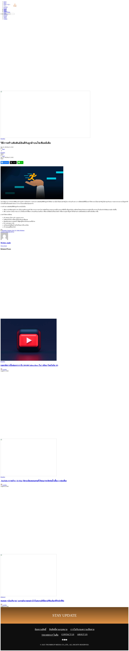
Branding (3, 138)
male (3, 149)
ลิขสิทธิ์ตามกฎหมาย (58, 629)
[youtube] (128, 2)
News (5, 10)
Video (5, 13)
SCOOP (6, 14)
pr (13, 231)
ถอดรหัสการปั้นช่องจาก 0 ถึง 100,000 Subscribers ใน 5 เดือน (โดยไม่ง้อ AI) (29, 365)
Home (5, 9)
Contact (5, 18)
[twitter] (126, 2)
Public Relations (20, 230)
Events (5, 16)
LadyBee (4, 369)
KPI (12, 231)
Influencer (3, 597)
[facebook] (124, 2)
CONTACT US (67, 634)
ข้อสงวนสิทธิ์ (40, 629)
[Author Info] (4, 239)
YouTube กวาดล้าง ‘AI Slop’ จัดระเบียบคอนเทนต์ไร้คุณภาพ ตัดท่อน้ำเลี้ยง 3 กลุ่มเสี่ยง (34, 481)
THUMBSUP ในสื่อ (50, 635)
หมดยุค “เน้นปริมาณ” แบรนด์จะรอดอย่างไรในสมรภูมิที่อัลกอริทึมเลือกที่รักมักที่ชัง (32, 601)
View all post (4, 245)
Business (9, 230)
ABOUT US (82, 634)
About (5, 17)
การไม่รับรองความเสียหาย (82, 629)
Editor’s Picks (7, 12)
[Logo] (11, 7)
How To (14, 230)
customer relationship (6, 231)
